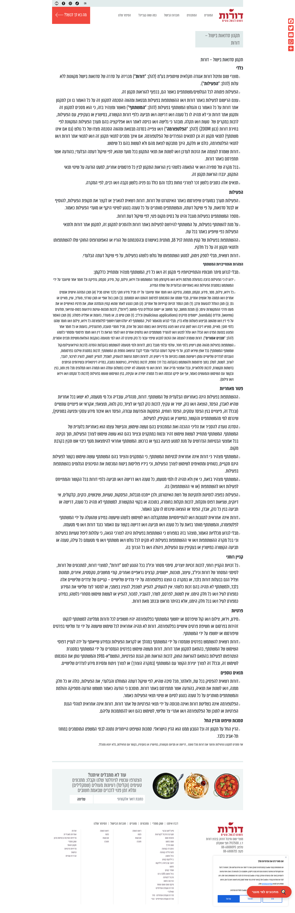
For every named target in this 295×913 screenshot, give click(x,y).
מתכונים (144, 823)
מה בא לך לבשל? (75, 15)
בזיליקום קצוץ (168, 859)
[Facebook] (290, 21)
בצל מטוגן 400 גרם (166, 874)
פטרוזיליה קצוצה (167, 852)
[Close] (286, 857)
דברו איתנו (172, 823)
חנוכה (139, 841)
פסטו (172, 866)
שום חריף (170, 845)
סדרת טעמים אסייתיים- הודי (162, 899)
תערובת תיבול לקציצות (164, 834)
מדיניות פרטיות (70, 849)
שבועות (138, 838)
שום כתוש (170, 841)
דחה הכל (250, 898)
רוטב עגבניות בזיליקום (165, 863)
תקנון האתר (71, 845)
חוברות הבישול (171, 15)
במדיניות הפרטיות (267, 883)
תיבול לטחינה (168, 877)
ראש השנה (136, 831)
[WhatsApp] (290, 41)
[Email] (290, 34)
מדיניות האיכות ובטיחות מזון (65, 838)
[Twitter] (290, 28)
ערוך (272, 898)
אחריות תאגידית (70, 834)
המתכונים (192, 15)
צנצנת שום (169, 838)
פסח (139, 834)
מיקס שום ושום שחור (165, 884)
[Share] (290, 48)
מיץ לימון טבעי (168, 831)
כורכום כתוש (169, 881)
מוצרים (133, 823)
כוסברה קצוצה (168, 849)
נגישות (73, 852)
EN (85, 3)
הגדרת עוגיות (71, 856)
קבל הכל (228, 898)
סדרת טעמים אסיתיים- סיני (163, 895)
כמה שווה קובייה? (147, 15)
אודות (74, 831)
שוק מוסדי (157, 823)
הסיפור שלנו (124, 15)
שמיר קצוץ (169, 870)
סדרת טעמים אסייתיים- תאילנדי (164, 890)
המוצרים (208, 15)
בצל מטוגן (170, 856)
